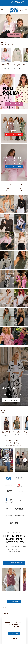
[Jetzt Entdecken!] (14, 162)
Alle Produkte (21, 43)
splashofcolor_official (14, 191)
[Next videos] (25, 460)
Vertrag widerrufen (14, 601)
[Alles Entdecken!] (14, 128)
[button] (6, 460)
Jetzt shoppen (11, 400)
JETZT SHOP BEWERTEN (14, 562)
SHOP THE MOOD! (14, 35)
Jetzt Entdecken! (14, 104)
